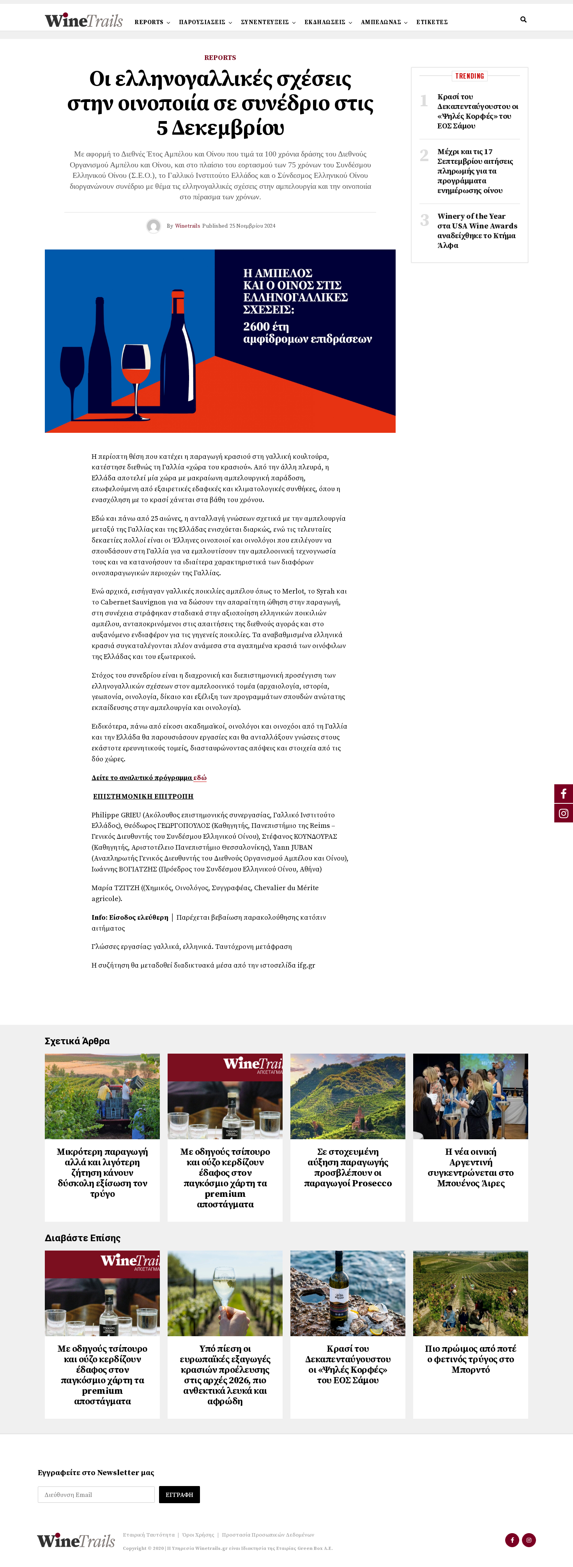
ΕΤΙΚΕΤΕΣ (432, 22)
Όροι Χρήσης (198, 1535)
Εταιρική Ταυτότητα (149, 1535)
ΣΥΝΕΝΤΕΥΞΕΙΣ (265, 22)
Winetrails (187, 226)
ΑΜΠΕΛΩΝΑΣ (381, 22)
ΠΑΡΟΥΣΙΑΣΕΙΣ (202, 22)
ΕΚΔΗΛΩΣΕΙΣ (325, 22)
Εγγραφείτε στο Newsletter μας (96, 1473)
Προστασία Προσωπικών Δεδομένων (268, 1535)
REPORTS (149, 22)
